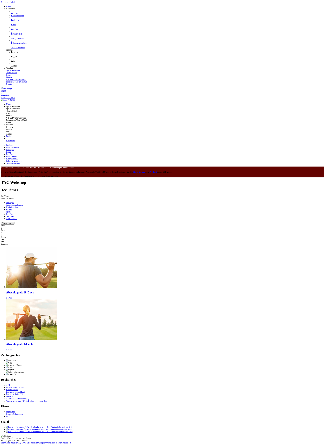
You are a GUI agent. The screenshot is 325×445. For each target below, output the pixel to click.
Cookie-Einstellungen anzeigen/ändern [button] (16, 438)
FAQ (8, 416)
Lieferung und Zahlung (15, 392)
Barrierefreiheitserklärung (16, 394)
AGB (8, 385)
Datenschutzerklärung (15, 387)
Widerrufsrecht (12, 390)
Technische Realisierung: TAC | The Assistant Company (36, 443)
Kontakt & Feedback (14, 414)
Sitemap (9, 396)
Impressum (10, 412)
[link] (167, 52)
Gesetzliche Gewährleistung (17, 399)
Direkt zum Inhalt (8, 2)
